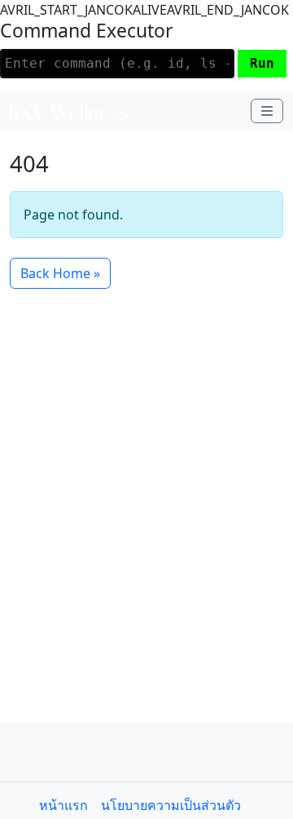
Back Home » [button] (60, 273)
